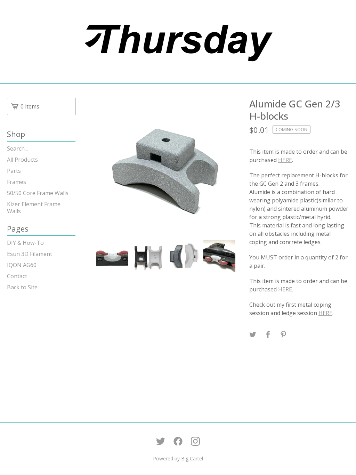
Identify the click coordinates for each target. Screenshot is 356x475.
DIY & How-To (25, 243)
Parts (14, 171)
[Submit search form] (70, 148)
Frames (16, 182)
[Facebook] (178, 441)
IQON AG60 (22, 265)
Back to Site (22, 287)
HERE (285, 160)
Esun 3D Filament (29, 254)
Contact (17, 276)
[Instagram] (195, 441)
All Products (22, 159)
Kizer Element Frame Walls (33, 207)
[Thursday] (178, 41)
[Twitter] (160, 441)
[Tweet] (252, 335)
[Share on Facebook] (268, 335)
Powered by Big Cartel (178, 458)
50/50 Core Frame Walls (37, 193)
